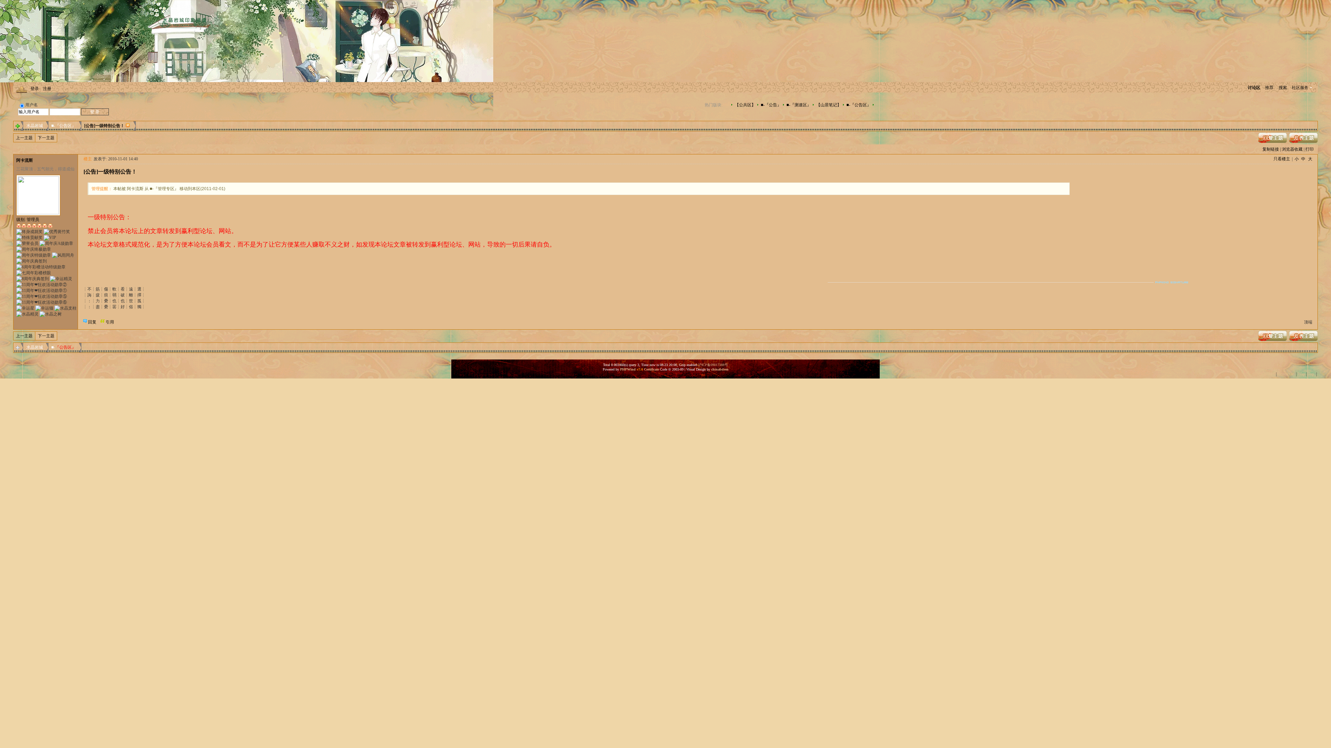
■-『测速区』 (798, 105)
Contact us (1286, 374)
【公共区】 (745, 105)
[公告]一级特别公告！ (104, 125)
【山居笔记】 (828, 105)
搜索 (1283, 87)
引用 (110, 322)
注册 (47, 88)
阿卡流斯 (24, 160)
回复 (92, 322)
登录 (35, 88)
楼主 (88, 159)
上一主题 (24, 137)
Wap (1301, 374)
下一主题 (46, 137)
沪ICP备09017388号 (713, 365)
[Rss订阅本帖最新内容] (127, 125)
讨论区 (1254, 87)
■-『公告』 (771, 105)
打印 (1309, 149)
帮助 (166, 62)
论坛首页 (210, 62)
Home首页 (186, 62)
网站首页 (234, 62)
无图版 (124, 62)
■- (63, 347)
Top (1311, 374)
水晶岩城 (34, 125)
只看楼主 (1281, 159)
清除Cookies (1264, 374)
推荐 (1269, 87)
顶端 (1308, 322)
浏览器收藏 (1292, 149)
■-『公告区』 (858, 105)
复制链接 (1270, 149)
